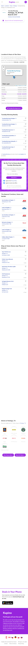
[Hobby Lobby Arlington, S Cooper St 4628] (14, 238)
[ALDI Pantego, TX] (4, 430)
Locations (7, 5)
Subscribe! (13, 177)
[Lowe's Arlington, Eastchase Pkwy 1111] (14, 209)
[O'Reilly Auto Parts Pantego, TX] (4, 447)
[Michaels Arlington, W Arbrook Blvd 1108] (14, 224)
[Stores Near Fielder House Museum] (14, 261)
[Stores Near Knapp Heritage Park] (14, 290)
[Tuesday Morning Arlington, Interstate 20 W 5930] (14, 125)
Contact (6, 643)
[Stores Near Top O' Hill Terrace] (14, 253)
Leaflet (16, 85)
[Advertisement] (14, 38)
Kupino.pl (18, 637)
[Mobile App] (7, 603)
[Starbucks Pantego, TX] (23, 430)
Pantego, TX (23, 423)
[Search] (25, 2)
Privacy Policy (14, 180)
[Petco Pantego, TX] (4, 438)
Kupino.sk (21, 637)
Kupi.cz (12, 637)
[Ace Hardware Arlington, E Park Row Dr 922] (14, 216)
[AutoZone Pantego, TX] (23, 438)
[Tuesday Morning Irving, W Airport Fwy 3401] (14, 147)
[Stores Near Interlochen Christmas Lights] (14, 268)
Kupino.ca (9, 637)
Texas (11, 5)
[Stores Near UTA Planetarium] (14, 275)
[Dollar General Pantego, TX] (13, 430)
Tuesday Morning (6, 154)
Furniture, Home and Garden (14, 16)
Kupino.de (15, 637)
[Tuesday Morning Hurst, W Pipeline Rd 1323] (14, 130)
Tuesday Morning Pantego (14, 71)
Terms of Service (12, 643)
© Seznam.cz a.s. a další (22, 85)
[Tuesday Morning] (4, 13)
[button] (12, 20)
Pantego (15, 5)
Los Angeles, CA (22, 154)
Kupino (2, 5)
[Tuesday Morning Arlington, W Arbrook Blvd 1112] (14, 119)
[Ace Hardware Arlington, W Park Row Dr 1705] (14, 202)
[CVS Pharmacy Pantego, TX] (13, 438)
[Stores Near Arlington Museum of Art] (14, 283)
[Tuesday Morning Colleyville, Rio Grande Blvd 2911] (14, 142)
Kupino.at (6, 637)
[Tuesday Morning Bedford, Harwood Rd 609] (14, 136)
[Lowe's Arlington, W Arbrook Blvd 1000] (14, 231)
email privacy (18, 185)
